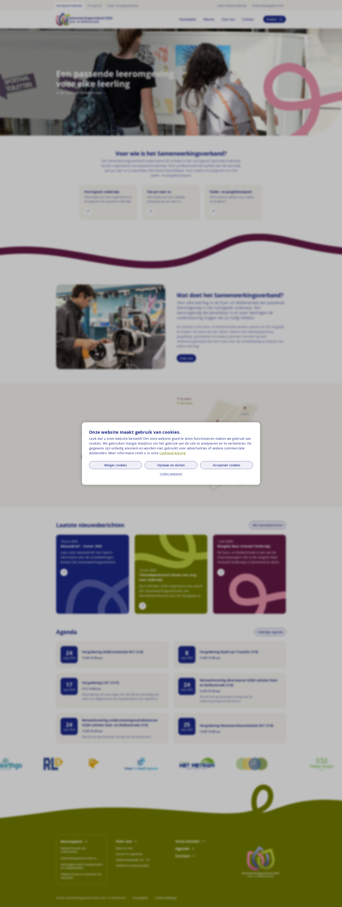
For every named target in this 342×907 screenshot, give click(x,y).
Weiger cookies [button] (115, 465)
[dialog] (171, 453)
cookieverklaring (172, 453)
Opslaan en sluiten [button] (171, 465)
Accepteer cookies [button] (226, 465)
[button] (171, 474)
